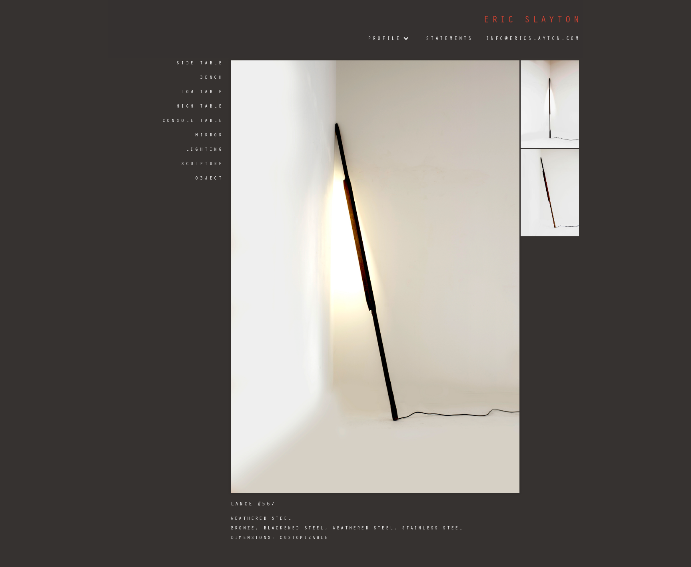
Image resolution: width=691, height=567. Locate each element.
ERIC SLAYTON (532, 18)
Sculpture (202, 163)
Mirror (209, 134)
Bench (212, 77)
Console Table (193, 120)
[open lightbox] (375, 276)
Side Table (200, 62)
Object (209, 177)
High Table (200, 105)
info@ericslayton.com (533, 38)
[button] (387, 38)
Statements (449, 38)
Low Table (202, 91)
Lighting (205, 149)
